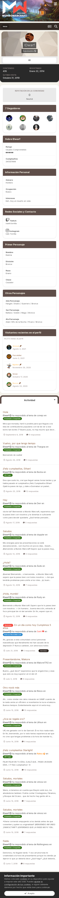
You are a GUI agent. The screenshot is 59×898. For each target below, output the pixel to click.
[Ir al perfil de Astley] (36, 118)
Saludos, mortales (12, 778)
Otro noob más (11, 687)
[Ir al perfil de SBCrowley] (50, 118)
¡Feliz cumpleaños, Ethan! (17, 468)
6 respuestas (34, 434)
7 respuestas (31, 585)
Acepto (30, 893)
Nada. (6, 841)
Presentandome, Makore (16, 659)
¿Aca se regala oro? (14, 718)
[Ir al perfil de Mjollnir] (9, 365)
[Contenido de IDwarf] (29, 60)
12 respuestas (32, 491)
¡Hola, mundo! (10, 593)
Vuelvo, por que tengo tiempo (19, 443)
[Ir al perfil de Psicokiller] (9, 356)
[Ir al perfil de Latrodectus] (36, 127)
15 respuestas (30, 710)
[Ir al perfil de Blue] (9, 127)
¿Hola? (6, 562)
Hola (5, 412)
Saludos (7, 531)
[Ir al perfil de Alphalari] (9, 118)
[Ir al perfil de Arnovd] (9, 347)
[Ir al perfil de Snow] (9, 375)
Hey (5, 500)
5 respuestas (31, 460)
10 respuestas (30, 770)
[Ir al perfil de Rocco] (23, 118)
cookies (23, 879)
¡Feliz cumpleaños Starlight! (18, 750)
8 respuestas (28, 679)
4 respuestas (31, 554)
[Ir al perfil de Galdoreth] (23, 127)
